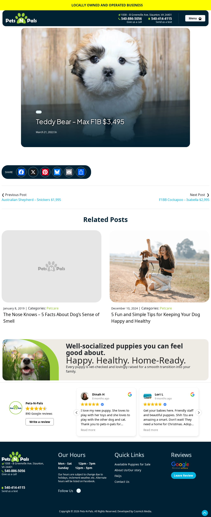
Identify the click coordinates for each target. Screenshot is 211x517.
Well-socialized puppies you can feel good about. (124, 349)
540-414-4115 (161, 20)
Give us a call (134, 22)
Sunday (63, 468)
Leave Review (183, 475)
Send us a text (164, 22)
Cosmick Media (142, 511)
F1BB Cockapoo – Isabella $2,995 (184, 199)
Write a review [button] (39, 422)
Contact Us (122, 482)
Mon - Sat (65, 463)
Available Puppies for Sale (132, 464)
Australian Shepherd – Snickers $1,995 (31, 199)
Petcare (53, 308)
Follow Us (65, 491)
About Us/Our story (128, 470)
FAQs (118, 476)
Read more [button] (88, 430)
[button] (199, 413)
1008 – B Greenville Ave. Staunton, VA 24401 (146, 15)
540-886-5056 (131, 20)
